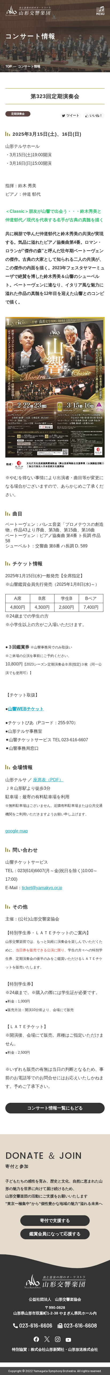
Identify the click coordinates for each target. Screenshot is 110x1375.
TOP (8, 66)
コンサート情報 (29, 66)
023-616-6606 (35, 1325)
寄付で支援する (55, 1220)
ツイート (72, 115)
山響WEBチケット (26, 709)
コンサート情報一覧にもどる (55, 1108)
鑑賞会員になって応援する (55, 1234)
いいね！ (96, 115)
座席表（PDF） (48, 779)
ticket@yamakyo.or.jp (42, 887)
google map (16, 831)
